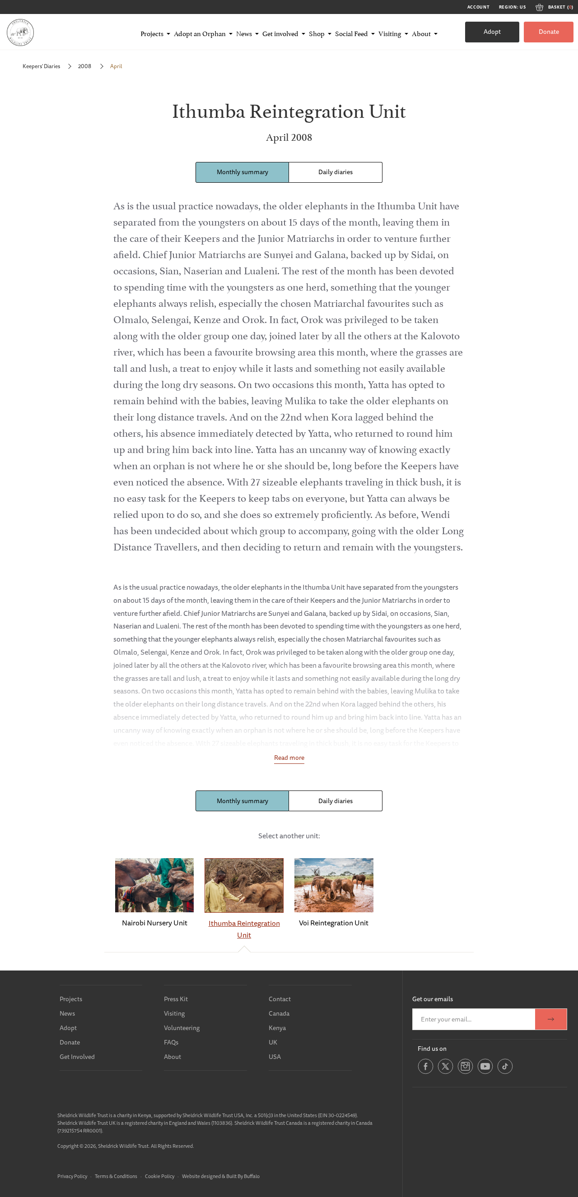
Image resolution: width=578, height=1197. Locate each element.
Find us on (432, 1049)
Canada (279, 1013)
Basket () (560, 7)
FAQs (171, 1042)
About (172, 1057)
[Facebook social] (426, 1072)
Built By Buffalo (243, 1176)
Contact (280, 999)
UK (273, 1042)
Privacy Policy (72, 1176)
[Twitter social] (445, 1072)
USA (275, 1057)
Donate (549, 32)
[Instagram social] (465, 1072)
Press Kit (176, 999)
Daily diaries (335, 172)
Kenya (277, 1028)
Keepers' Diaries (41, 66)
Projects (71, 999)
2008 (85, 66)
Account (478, 7)
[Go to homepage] (20, 32)
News (67, 1013)
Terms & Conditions (116, 1176)
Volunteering (182, 1028)
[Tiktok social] (505, 1072)
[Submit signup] (551, 1019)
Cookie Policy (159, 1176)
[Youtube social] (485, 1072)
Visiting (174, 1013)
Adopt (492, 32)
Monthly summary (242, 172)
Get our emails (432, 999)
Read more (289, 758)
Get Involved (77, 1057)
